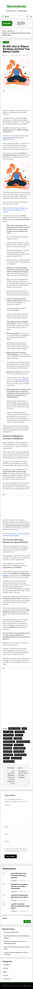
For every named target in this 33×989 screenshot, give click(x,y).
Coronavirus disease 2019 (21, 23)
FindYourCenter (8, 735)
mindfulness (7, 748)
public (5, 972)
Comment (7, 805)
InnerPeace (19, 735)
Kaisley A (6, 55)
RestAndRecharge (20, 755)
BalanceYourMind (14, 728)
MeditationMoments (23, 741)
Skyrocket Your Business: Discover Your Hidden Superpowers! (19, 886)
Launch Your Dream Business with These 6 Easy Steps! (20, 906)
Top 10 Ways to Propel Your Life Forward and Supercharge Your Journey (15, 210)
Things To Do (7, 979)
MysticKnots (16, 6)
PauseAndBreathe (19, 748)
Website (6, 841)
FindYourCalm (19, 732)
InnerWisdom (8, 738)
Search (4, 918)
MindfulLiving (19, 745)
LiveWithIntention (9, 741)
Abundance (6, 964)
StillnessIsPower (9, 761)
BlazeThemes (27, 985)
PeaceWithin (7, 751)
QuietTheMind (8, 755)
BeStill (24, 728)
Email (6, 834)
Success (5, 42)
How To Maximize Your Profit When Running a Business (18, 875)
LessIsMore (17, 738)
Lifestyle (5, 968)
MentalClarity (8, 745)
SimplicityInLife (16, 758)
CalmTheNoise (8, 732)
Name (6, 827)
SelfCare (6, 758)
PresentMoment (19, 751)
